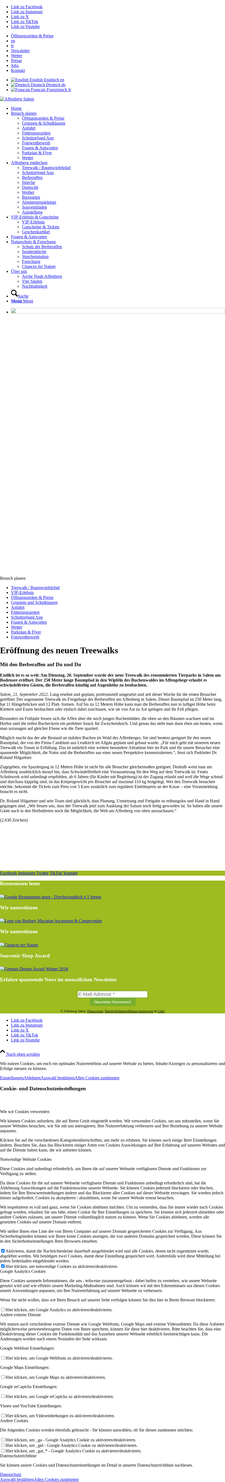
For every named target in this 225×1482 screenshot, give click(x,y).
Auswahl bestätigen (58, 1077)
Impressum (146, 1011)
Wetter (16, 55)
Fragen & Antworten (29, 622)
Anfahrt (17, 607)
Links (161, 1011)
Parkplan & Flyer (26, 632)
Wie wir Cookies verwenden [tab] (24, 1111)
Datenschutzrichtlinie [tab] (18, 1455)
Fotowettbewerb (25, 637)
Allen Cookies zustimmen (97, 1077)
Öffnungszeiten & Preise (32, 35)
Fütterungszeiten (25, 612)
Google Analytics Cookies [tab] (23, 1271)
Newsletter (20, 50)
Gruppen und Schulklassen (34, 602)
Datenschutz (95, 1011)
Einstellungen (12, 1077)
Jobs (15, 65)
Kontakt (18, 70)
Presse (16, 60)
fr (12, 45)
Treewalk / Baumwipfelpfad (35, 587)
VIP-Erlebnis (22, 592)
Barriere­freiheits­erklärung (121, 1011)
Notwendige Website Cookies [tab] (26, 1159)
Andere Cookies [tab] (14, 1420)
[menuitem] (118, 35)
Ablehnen (32, 1077)
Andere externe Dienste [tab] (20, 1314)
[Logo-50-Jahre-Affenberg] (17, 99)
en (13, 40)
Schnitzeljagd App (27, 617)
